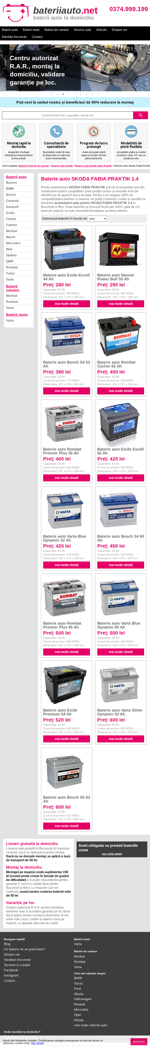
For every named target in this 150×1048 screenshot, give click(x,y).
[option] (75, 67)
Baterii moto (31, 29)
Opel (77, 1015)
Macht (10, 237)
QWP (9, 261)
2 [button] (57, 94)
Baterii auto (10, 29)
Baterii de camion (57, 29)
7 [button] (87, 94)
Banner (11, 182)
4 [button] (69, 94)
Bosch (11, 194)
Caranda (12, 200)
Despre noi (119, 29)
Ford (77, 988)
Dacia (78, 983)
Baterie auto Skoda (62, 166)
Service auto (82, 29)
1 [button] (52, 94)
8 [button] (93, 94)
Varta (10, 279)
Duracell (12, 206)
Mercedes (13, 243)
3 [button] (63, 94)
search (140, 115)
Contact (37, 36)
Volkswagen (82, 999)
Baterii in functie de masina (34, 166)
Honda (78, 1020)
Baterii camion (12, 288)
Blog (7, 944)
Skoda (78, 994)
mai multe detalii (67, 303)
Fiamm (11, 219)
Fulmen (11, 225)
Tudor (10, 273)
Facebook (11, 970)
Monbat (11, 231)
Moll (9, 249)
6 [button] (81, 94)
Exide (10, 213)
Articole (101, 29)
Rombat (12, 267)
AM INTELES (139, 1042)
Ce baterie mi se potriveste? (24, 949)
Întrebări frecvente (14, 36)
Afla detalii (37, 1043)
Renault (79, 1004)
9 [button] (98, 94)
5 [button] (75, 94)
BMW (10, 188)
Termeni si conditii (17, 965)
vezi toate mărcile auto (90, 1025)
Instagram (11, 975)
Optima (11, 255)
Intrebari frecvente (17, 959)
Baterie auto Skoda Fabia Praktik (93, 166)
